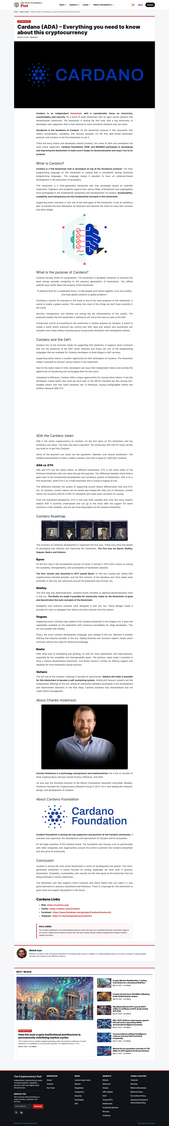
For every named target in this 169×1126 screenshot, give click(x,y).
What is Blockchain (138, 1088)
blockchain (76, 113)
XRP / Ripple (108, 1092)
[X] (16, 1112)
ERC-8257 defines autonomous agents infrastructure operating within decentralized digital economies (131, 1022)
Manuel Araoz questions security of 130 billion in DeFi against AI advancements (131, 1050)
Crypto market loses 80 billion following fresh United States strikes (131, 995)
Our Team (51, 1088)
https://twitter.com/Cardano (65, 909)
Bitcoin (105, 1080)
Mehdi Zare (34, 37)
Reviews (134, 1084)
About (140, 5)
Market (78, 1084)
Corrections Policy (138, 1096)
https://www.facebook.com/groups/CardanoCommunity (81, 912)
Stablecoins (107, 1104)
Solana (105, 1088)
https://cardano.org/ (58, 905)
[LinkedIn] (21, 1112)
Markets (74, 5)
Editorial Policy (137, 1092)
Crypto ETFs (108, 1100)
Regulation (79, 1088)
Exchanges (79, 1100)
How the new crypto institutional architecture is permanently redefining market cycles (49, 1036)
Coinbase (106, 1115)
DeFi (104, 1096)
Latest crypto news (82, 1080)
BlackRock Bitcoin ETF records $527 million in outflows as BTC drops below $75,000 (130, 1009)
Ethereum (106, 1084)
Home (16, 12)
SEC (76, 1104)
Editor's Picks (24, 12)
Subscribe (38, 1106)
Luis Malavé (33, 1046)
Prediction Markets (102, 5)
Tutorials (134, 1080)
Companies (79, 1092)
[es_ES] (133, 5)
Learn (85, 5)
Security (78, 1096)
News (62, 5)
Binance (106, 1112)
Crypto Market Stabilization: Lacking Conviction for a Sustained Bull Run (130, 981)
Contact (150, 5)
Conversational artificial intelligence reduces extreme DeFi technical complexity (129, 1036)
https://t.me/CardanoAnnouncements (72, 916)
